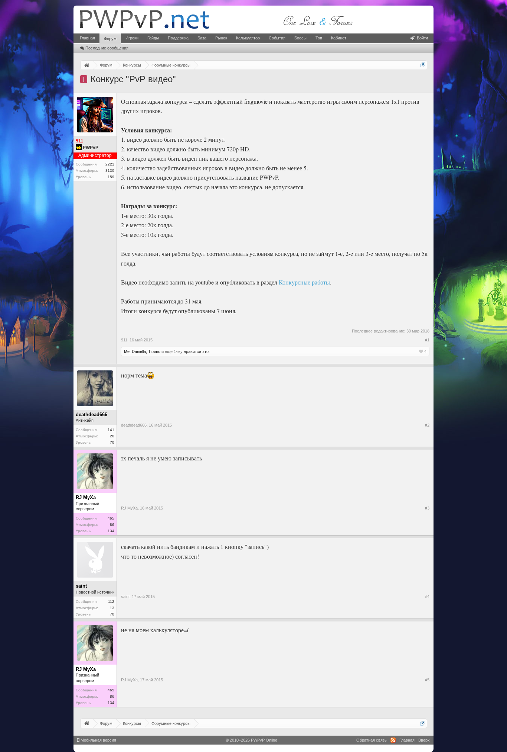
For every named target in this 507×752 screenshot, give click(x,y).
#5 (427, 680)
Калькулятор (248, 38)
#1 (427, 340)
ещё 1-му (174, 351)
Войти (422, 38)
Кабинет (338, 38)
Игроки (131, 38)
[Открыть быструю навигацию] (422, 64)
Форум (110, 38)
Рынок (221, 38)
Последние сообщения (106, 48)
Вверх (424, 740)
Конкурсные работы (304, 282)
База (201, 38)
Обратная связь (371, 740)
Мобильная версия (97, 740)
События (277, 38)
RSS (393, 740)
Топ (318, 38)
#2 (427, 425)
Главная (87, 38)
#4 (427, 596)
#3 (427, 508)
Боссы (300, 38)
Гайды (153, 38)
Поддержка (178, 38)
